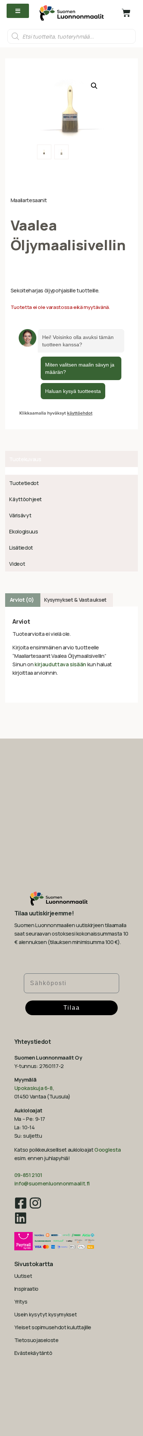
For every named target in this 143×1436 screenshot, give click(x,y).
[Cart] (126, 13)
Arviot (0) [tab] (22, 599)
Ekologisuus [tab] (23, 531)
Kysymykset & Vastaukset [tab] (75, 599)
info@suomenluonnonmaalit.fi (52, 1183)
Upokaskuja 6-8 (33, 1088)
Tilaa (71, 1008)
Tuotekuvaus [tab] (25, 459)
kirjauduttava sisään (60, 664)
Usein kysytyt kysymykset (45, 1314)
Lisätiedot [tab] (21, 547)
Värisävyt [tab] (20, 515)
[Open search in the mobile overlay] (71, 36)
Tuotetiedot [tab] (23, 483)
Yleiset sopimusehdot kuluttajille (52, 1327)
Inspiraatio (26, 1288)
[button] (94, 85)
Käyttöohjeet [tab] (25, 499)
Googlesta (107, 1149)
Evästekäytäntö (33, 1352)
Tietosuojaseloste (36, 1340)
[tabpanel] (71, 471)
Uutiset (23, 1275)
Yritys (20, 1301)
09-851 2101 (28, 1174)
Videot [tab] (17, 563)
